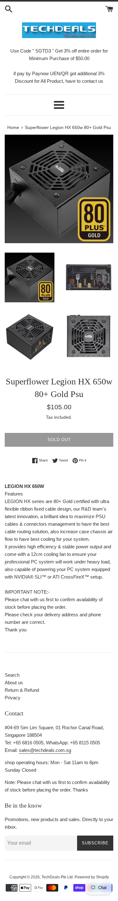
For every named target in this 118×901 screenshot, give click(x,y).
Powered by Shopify (92, 877)
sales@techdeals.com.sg (45, 750)
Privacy (12, 697)
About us (14, 682)
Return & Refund (22, 690)
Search (12, 675)
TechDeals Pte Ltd (57, 877)
